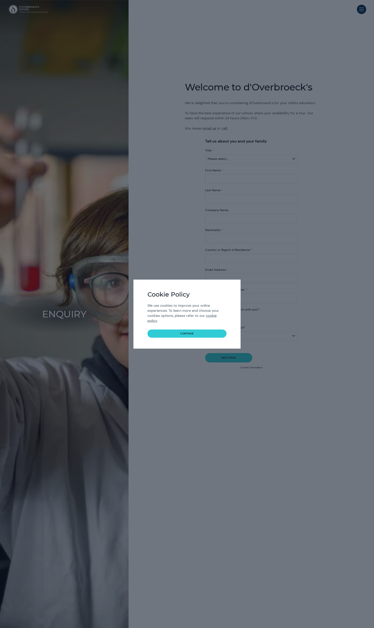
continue (187, 333)
